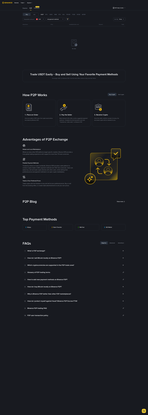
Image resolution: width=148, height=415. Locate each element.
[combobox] (40, 19)
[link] (35, 227)
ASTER (83, 14)
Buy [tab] (27, 14)
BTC (46, 14)
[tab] (25, 8)
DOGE (78, 14)
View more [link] (120, 201)
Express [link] (25, 8)
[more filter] (67, 19)
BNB (55, 14)
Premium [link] (36, 8)
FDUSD (68, 14)
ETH (59, 14)
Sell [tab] (34, 14)
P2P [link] (30, 8)
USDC (51, 14)
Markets (16, 3)
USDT (42, 14)
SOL (63, 14)
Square (29, 3)
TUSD (73, 14)
